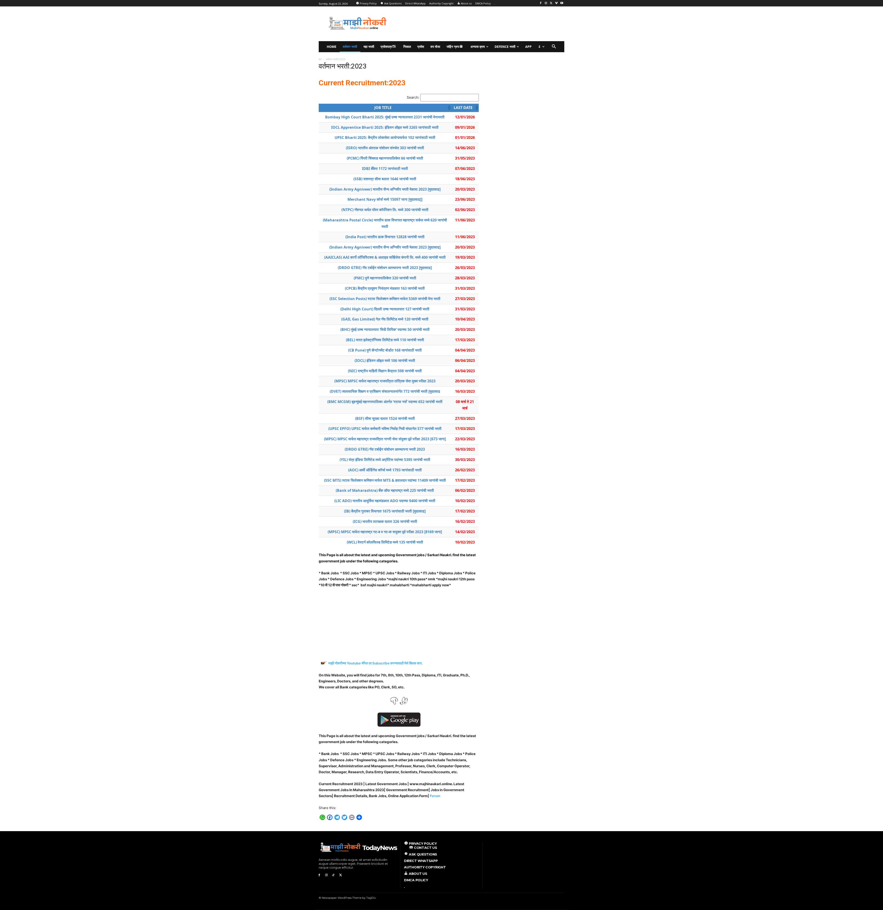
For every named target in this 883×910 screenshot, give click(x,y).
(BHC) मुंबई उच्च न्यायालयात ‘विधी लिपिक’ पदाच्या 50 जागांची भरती (385, 329)
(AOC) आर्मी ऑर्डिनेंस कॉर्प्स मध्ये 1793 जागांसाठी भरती (385, 469)
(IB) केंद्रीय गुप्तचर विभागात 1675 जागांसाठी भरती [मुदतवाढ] (385, 511)
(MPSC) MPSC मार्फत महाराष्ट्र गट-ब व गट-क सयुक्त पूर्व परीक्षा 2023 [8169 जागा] (385, 531)
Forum (435, 796)
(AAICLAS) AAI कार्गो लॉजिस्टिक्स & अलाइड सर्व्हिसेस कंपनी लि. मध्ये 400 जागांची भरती (385, 257)
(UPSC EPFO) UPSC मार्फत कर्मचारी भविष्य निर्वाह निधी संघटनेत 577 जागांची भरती (385, 428)
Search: (413, 97)
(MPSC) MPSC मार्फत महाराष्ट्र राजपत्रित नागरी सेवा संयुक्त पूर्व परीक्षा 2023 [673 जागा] (385, 438)
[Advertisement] (483, 23)
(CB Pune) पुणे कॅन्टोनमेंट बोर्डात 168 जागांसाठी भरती (385, 350)
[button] (553, 46)
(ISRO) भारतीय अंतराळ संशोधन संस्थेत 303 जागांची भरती (385, 147)
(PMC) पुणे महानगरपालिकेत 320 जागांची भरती (385, 277)
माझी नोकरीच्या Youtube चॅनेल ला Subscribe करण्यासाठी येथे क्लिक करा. (375, 663)
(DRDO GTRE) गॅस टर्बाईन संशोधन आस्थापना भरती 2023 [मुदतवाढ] (385, 267)
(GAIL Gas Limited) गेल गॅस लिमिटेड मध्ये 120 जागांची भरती (384, 319)
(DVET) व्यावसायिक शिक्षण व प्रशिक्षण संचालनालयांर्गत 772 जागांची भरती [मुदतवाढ (385, 391)
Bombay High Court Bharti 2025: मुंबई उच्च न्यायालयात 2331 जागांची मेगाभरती (384, 117)
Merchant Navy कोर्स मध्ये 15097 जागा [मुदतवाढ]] (384, 199)
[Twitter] (551, 3)
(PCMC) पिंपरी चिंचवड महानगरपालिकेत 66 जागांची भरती (385, 158)
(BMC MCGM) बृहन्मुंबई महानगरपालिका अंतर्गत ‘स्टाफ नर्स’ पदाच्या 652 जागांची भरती (384, 401)
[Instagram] (546, 3)
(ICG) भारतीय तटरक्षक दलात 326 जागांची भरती (385, 521)
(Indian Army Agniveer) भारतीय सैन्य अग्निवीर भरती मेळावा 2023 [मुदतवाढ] (385, 189)
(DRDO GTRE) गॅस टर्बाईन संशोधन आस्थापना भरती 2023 (385, 449)
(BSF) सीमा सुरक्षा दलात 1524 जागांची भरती (385, 418)
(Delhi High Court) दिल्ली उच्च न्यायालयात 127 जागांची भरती (384, 309)
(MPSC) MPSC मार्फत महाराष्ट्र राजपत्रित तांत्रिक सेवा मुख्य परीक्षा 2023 (385, 380)
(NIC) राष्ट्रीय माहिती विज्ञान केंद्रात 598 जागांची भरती (385, 370)
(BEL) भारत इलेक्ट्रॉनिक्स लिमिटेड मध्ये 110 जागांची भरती (385, 339)
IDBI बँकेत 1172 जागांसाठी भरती (385, 168)
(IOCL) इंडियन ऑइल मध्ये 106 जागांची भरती (385, 360)
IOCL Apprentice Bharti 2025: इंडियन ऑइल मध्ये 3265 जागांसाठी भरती (385, 127)
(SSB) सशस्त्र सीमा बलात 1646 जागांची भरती (384, 178)
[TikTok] (333, 875)
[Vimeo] (556, 3)
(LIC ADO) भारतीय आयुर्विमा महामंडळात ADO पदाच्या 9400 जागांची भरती (384, 500)
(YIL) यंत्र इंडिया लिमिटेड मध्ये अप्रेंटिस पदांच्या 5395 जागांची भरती (385, 459)
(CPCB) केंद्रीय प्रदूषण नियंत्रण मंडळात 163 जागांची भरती (385, 288)
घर (320, 59)
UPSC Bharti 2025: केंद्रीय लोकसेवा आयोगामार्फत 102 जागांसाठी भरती (385, 137)
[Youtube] (561, 3)
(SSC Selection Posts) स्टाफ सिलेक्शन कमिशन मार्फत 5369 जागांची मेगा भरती (385, 298)
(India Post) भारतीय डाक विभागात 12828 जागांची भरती (384, 236)
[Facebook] (540, 3)
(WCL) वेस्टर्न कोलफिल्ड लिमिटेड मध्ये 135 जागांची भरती (385, 542)
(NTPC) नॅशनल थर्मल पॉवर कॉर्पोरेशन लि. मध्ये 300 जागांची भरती (384, 209)
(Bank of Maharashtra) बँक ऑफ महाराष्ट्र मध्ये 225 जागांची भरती (385, 490)
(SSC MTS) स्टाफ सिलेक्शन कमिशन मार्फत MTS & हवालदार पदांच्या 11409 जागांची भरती (385, 480)
